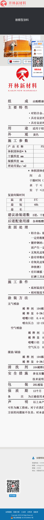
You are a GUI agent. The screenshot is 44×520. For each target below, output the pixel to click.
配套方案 (16, 512)
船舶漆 (36, 512)
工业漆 (23, 512)
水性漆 (29, 512)
